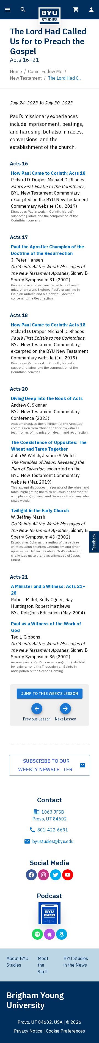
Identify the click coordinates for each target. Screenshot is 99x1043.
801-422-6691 (52, 830)
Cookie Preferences (65, 1031)
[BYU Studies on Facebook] (31, 874)
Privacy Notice (28, 1031)
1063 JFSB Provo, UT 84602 (49, 815)
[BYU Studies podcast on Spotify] (37, 934)
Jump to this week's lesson (49, 693)
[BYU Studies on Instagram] (43, 874)
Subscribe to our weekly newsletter (46, 765)
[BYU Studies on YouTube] (67, 874)
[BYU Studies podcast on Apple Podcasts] (49, 934)
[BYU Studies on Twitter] (55, 874)
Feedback (94, 542)
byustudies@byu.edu (52, 841)
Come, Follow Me (45, 71)
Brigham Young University (35, 1000)
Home (16, 71)
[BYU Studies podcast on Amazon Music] (61, 934)
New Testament (26, 78)
